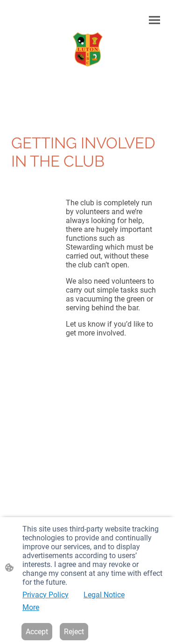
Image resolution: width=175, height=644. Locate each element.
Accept (37, 631)
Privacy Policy (45, 594)
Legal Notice (104, 594)
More (30, 607)
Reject (74, 631)
